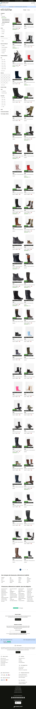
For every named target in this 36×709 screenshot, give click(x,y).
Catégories (3, 13)
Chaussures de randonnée (12, 592)
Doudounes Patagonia (30, 601)
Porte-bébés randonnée (13, 600)
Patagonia (2, 577)
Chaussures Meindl (21, 600)
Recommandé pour (4, 43)
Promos (2, 25)
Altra (10, 577)
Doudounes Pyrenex (21, 594)
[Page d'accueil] (1, 8)
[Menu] (1, 5)
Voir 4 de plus (3, 70)
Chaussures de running (13, 594)
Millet (10, 578)
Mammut (19, 582)
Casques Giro (29, 591)
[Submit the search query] (35, 5)
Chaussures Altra (29, 597)
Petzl (27, 582)
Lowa (2, 582)
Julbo (28, 577)
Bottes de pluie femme (5, 19)
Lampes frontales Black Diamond (21, 599)
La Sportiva (3, 581)
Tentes (2, 596)
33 (6, 82)
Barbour (11, 582)
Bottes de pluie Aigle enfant (21, 592)
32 (4, 82)
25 (6, 77)
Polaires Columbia (21, 597)
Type (1, 89)
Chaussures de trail (13, 593)
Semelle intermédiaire (5, 111)
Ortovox (2, 578)
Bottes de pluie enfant (5, 22)
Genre (2, 28)
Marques (3, 8)
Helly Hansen (12, 581)
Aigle (5, 8)
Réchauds (2, 601)
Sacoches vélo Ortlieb (30, 596)
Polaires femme (3, 591)
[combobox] (6, 38)
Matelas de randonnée (4, 597)
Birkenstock (28, 581)
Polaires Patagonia (21, 593)
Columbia (19, 578)
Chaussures (3, 16)
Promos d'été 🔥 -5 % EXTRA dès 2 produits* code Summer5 (18, 6)
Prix (1, 57)
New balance (29, 578)
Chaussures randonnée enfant (13, 598)
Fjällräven (19, 577)
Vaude (19, 581)
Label (2, 109)
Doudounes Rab (29, 592)
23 (1, 77)
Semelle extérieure (4, 55)
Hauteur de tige (3, 87)
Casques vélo (12, 599)
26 (9, 77)
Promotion (2, 95)
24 (4, 77)
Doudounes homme (4, 592)
